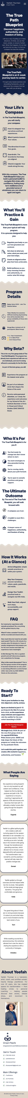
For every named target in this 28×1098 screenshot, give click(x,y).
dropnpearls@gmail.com (13, 1065)
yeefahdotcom (10, 1058)
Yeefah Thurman (13, 3)
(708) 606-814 (9, 1055)
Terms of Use (19, 1093)
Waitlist (14, 726)
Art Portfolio (9, 1078)
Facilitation (9, 1075)
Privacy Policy (14, 1095)
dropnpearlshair (11, 1062)
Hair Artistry (9, 1082)
